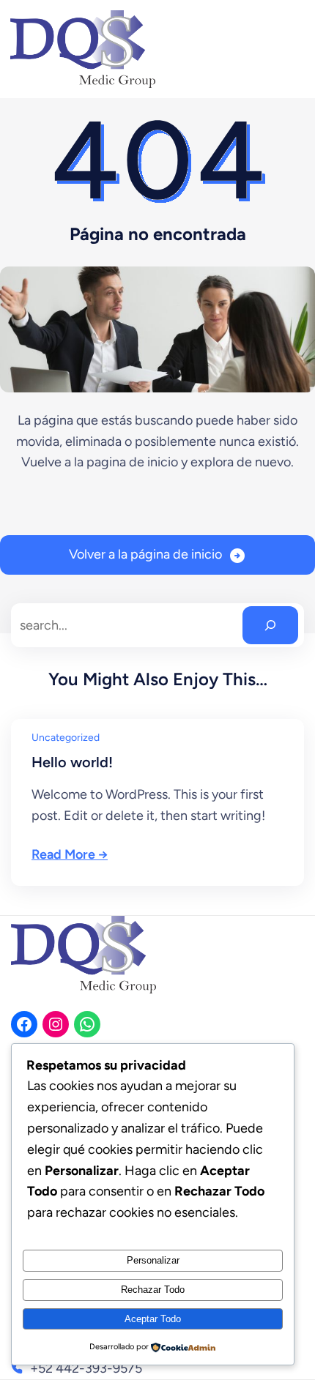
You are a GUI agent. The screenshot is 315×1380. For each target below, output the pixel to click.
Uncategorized (66, 737)
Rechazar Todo (153, 1289)
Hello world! (72, 762)
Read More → (70, 854)
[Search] (270, 625)
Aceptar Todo (153, 1318)
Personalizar (153, 1260)
